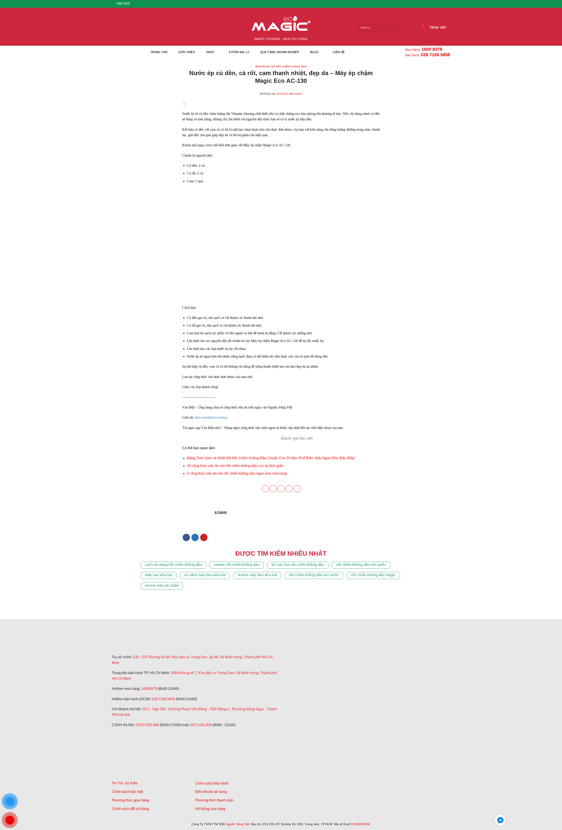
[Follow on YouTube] (447, 4)
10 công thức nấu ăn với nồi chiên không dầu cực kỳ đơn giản (235, 466)
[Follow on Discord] (136, 746)
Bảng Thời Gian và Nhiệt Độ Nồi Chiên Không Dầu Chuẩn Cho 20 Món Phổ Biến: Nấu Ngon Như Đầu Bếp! (271, 458)
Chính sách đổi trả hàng (130, 809)
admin (298, 93)
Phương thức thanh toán (214, 800)
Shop (210, 52)
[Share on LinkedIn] (297, 488)
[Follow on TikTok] (441, 4)
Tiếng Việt (438, 27)
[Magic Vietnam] (144, 643)
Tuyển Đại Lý (239, 52)
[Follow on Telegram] (115, 746)
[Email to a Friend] (281, 488)
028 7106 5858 (435, 54)
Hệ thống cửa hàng (210, 809)
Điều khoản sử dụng (211, 792)
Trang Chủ (159, 52)
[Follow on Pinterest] (203, 537)
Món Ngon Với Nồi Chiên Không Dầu (281, 66)
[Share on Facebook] (265, 488)
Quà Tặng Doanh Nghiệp (279, 52)
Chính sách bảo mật (127, 792)
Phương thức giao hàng (130, 800)
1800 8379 (432, 49)
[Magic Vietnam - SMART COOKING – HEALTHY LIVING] (281, 23)
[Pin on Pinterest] (289, 488)
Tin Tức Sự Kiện (125, 783)
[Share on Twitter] (273, 488)
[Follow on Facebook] (428, 4)
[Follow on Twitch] (126, 746)
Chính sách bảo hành (212, 783)
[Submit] (397, 27)
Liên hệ (339, 52)
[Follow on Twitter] (195, 537)
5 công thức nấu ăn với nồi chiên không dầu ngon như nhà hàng (237, 473)
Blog (314, 52)
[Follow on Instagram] (434, 4)
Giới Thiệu (186, 52)
